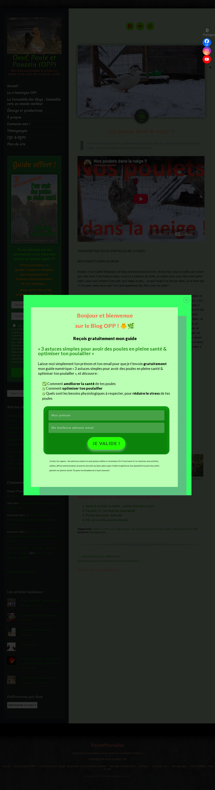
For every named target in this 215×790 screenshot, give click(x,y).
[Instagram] (207, 51)
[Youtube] (207, 59)
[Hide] (210, 67)
